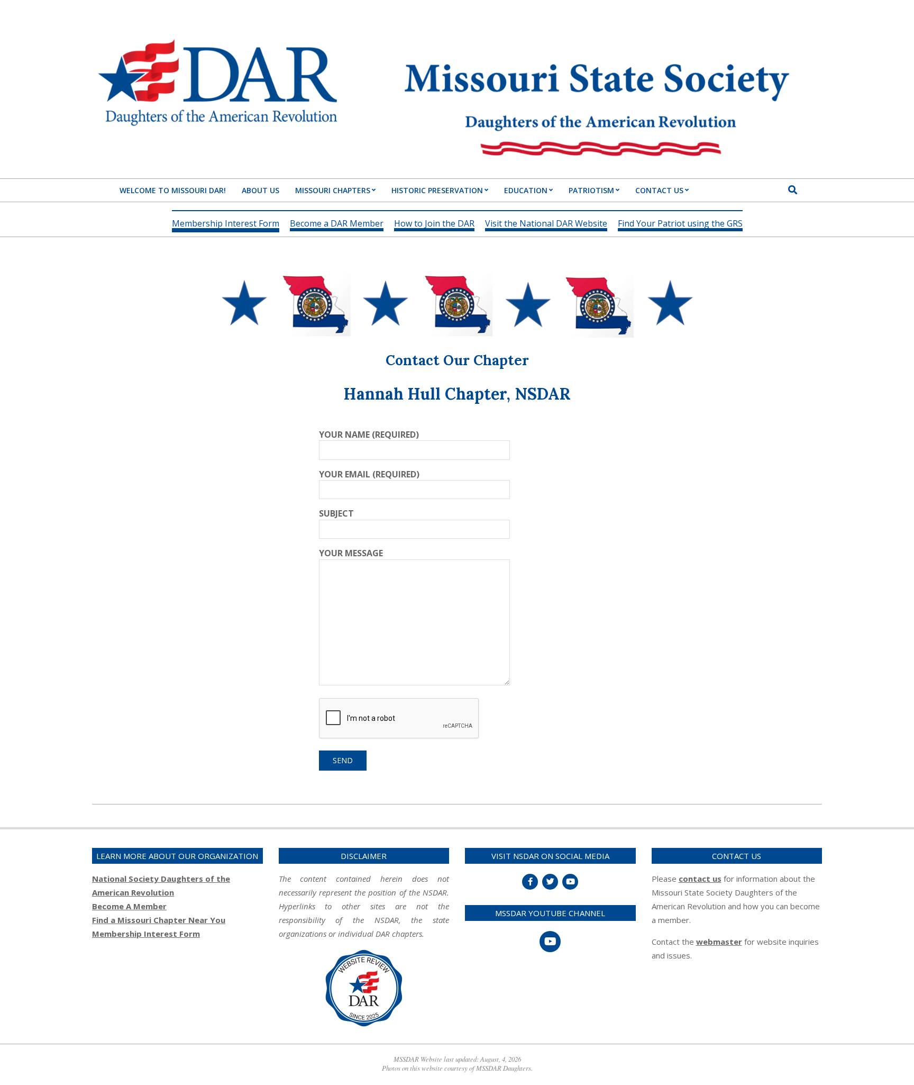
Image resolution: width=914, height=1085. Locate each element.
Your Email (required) (369, 474)
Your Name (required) (369, 434)
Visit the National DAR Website (546, 224)
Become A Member (129, 906)
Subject (336, 513)
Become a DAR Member (336, 224)
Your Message (351, 553)
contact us (700, 878)
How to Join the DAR (434, 224)
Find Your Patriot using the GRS (680, 224)
